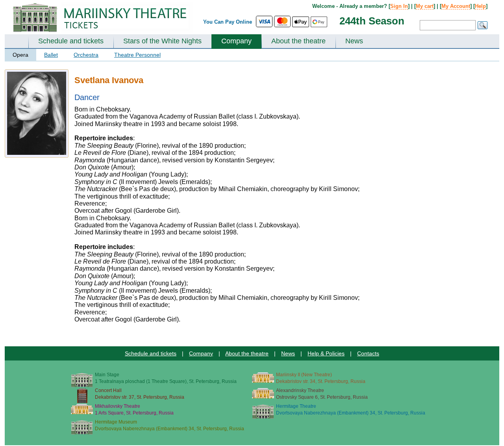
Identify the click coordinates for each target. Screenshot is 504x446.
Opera (20, 55)
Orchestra (86, 55)
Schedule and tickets (71, 41)
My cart (425, 6)
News (354, 41)
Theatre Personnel (137, 55)
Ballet (51, 55)
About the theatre (298, 41)
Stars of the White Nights (162, 41)
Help (480, 6)
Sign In (399, 6)
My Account (455, 6)
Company (236, 41)
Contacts (368, 353)
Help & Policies (326, 353)
